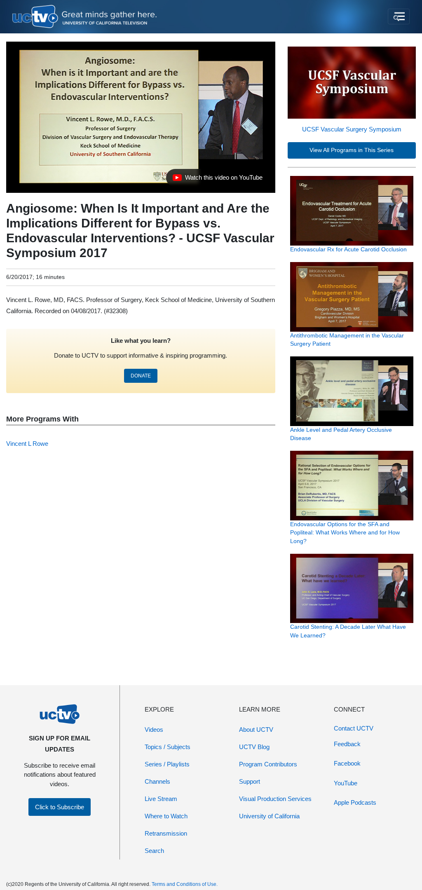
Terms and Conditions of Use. (185, 884)
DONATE (141, 376)
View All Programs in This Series (351, 150)
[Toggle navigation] (399, 16)
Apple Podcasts (355, 802)
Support (249, 781)
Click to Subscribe (59, 806)
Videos (154, 729)
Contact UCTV (353, 728)
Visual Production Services (275, 798)
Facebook (347, 763)
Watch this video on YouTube (217, 179)
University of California (269, 816)
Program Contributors (268, 764)
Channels (157, 781)
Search (154, 850)
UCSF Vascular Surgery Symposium (351, 129)
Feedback (347, 743)
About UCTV (256, 729)
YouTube (345, 783)
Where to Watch (166, 816)
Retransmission (166, 833)
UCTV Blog (254, 746)
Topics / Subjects (167, 746)
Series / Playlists (167, 764)
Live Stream (161, 798)
